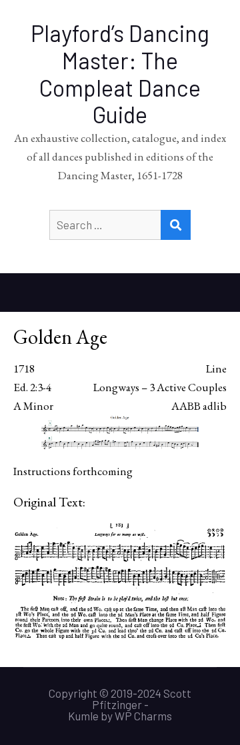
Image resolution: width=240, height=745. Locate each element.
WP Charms (143, 715)
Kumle (83, 715)
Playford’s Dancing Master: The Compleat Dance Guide (120, 73)
